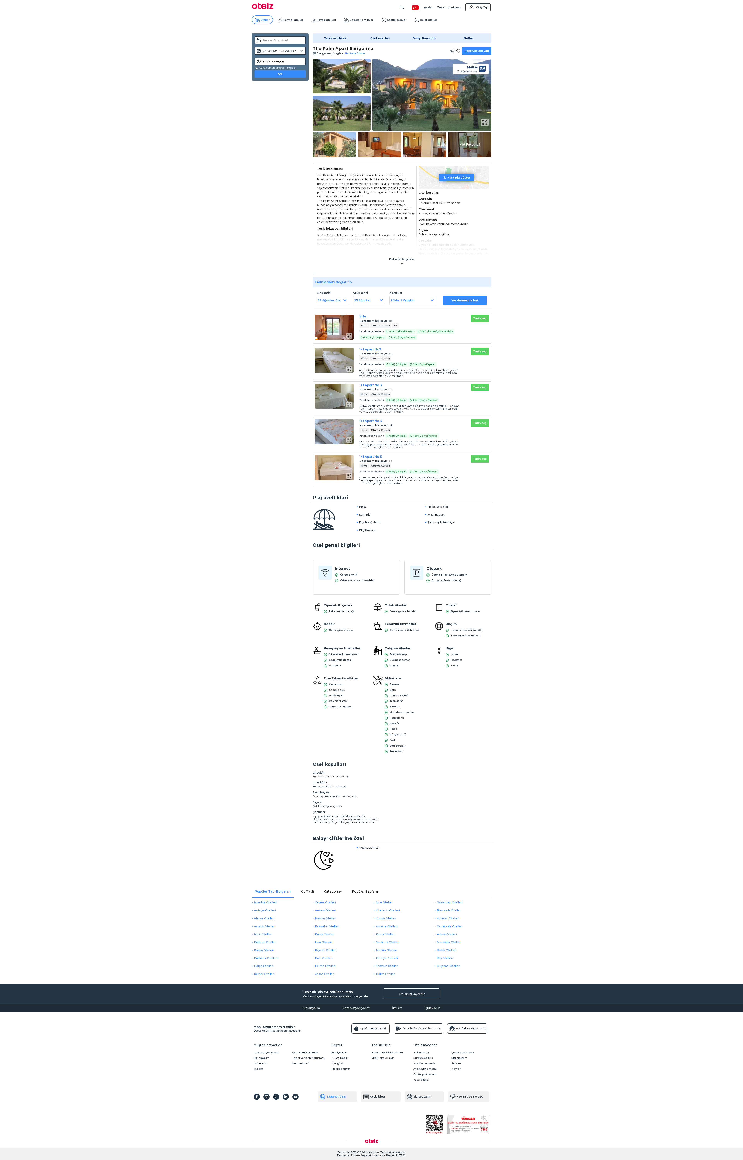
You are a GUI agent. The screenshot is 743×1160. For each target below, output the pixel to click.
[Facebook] (257, 1097)
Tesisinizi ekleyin (449, 7)
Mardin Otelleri (325, 918)
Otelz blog (377, 1096)
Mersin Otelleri (386, 950)
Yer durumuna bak (464, 300)
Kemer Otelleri (264, 974)
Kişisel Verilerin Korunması (308, 1058)
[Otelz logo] (263, 8)
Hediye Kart (339, 1052)
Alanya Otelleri (264, 918)
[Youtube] (295, 1097)
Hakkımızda (421, 1052)
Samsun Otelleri (387, 966)
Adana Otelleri (447, 934)
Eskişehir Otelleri (327, 926)
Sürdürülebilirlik (423, 1058)
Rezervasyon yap (477, 51)
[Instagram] (266, 1097)
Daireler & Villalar (361, 19)
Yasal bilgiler (421, 1079)
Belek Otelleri (446, 950)
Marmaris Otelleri (449, 942)
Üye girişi (337, 1063)
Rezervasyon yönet (356, 1008)
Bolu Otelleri (324, 958)
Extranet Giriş (336, 1096)
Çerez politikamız (462, 1052)
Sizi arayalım (311, 1008)
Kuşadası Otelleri (448, 966)
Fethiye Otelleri (387, 958)
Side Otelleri (384, 902)
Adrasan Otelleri (448, 918)
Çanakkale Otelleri (450, 926)
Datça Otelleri (263, 966)
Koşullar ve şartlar (425, 1063)
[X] (276, 1097)
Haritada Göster (458, 177)
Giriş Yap (482, 7)
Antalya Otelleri (265, 910)
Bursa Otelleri (324, 934)
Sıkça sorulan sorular (305, 1052)
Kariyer (456, 1068)
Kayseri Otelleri (325, 950)
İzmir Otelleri (263, 934)
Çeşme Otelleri (325, 902)
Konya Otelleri (264, 950)
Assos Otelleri (325, 974)
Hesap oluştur (341, 1068)
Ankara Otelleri (325, 910)
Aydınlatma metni (424, 1068)
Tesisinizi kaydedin (412, 994)
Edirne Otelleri (325, 966)
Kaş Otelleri (445, 958)
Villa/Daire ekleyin (383, 1058)
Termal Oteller (293, 19)
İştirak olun (432, 1008)
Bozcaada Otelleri (449, 910)
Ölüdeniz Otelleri (388, 910)
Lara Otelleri (323, 942)
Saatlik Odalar (397, 19)
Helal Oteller (428, 19)
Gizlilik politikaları (424, 1074)
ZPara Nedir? (340, 1058)
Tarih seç (480, 318)
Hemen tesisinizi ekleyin (387, 1052)
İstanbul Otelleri (265, 902)
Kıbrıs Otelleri (385, 934)
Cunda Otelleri (386, 918)
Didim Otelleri (385, 974)
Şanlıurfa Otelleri (387, 942)
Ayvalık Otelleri (264, 926)
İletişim (397, 1008)
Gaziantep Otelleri (449, 902)
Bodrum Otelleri (265, 942)
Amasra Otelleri (386, 926)
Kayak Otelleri (326, 19)
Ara (280, 74)
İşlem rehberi (300, 1063)
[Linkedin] (286, 1097)
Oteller (265, 19)
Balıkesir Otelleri (265, 958)
